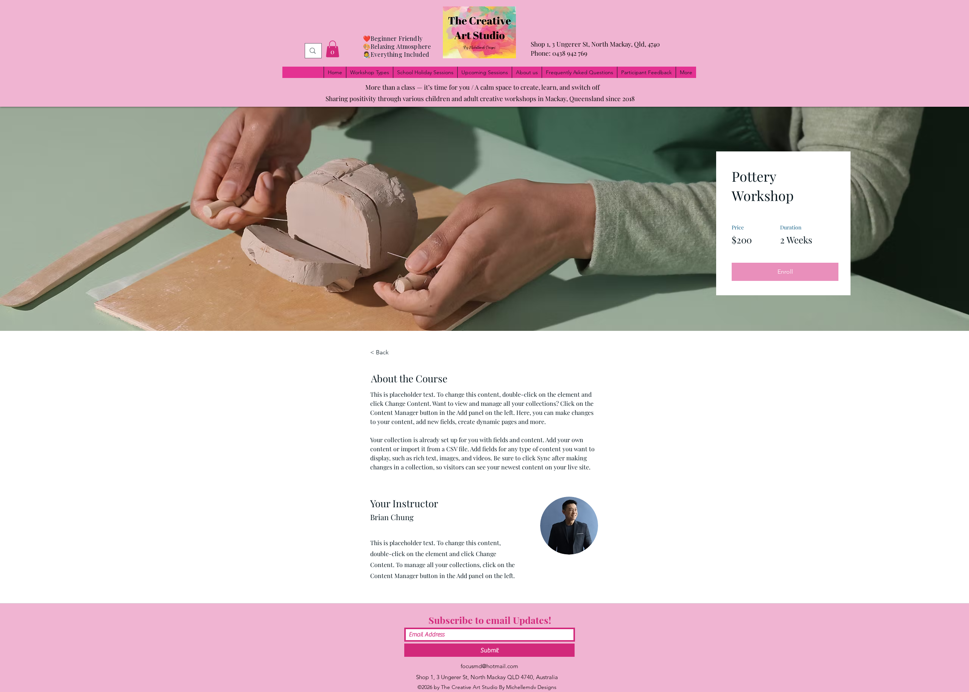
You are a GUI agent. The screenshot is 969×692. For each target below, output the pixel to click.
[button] (333, 49)
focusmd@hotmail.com (489, 666)
